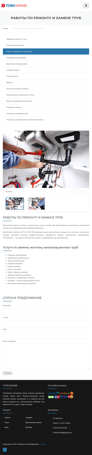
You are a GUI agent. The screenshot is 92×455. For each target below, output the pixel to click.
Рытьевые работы (13, 70)
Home (5, 28)
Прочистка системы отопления (17, 89)
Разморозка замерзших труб (17, 113)
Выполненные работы (34, 422)
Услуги (7, 422)
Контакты (29, 427)
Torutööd (43, 444)
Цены (7, 427)
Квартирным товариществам (16, 64)
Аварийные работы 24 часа (16, 39)
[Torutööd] (15, 203)
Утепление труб (12, 76)
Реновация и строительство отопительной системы (24, 120)
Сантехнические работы (15, 45)
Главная (7, 417)
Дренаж (9, 82)
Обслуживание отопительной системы (20, 95)
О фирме (29, 417)
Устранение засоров (13, 107)
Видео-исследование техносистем (19, 101)
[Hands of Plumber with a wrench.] (35, 203)
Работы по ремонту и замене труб (19, 51)
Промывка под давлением (16, 58)
